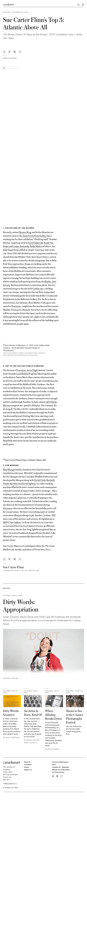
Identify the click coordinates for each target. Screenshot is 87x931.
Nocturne (16, 306)
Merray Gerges (53, 749)
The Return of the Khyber (19, 228)
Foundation (28, 764)
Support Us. (28, 770)
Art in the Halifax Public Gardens (24, 366)
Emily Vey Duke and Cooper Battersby (28, 244)
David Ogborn (29, 483)
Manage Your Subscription (61, 770)
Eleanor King (25, 232)
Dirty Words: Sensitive (11, 712)
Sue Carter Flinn (11, 58)
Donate (26, 767)
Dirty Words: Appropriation (20, 605)
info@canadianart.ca (10, 783)
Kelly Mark (35, 246)
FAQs (54, 764)
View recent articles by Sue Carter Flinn (21, 570)
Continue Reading (10, 678)
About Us (27, 762)
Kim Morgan (12, 465)
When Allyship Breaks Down (53, 714)
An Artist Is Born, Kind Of (33, 712)
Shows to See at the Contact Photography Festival (74, 716)
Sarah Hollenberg (12, 737)
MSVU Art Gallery (12, 522)
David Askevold (35, 242)
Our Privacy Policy (58, 772)
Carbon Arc (38, 288)
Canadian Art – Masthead (60, 767)
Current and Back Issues (60, 762)
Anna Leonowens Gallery (34, 235)
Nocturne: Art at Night (27, 370)
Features (7, 12)
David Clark (40, 480)
